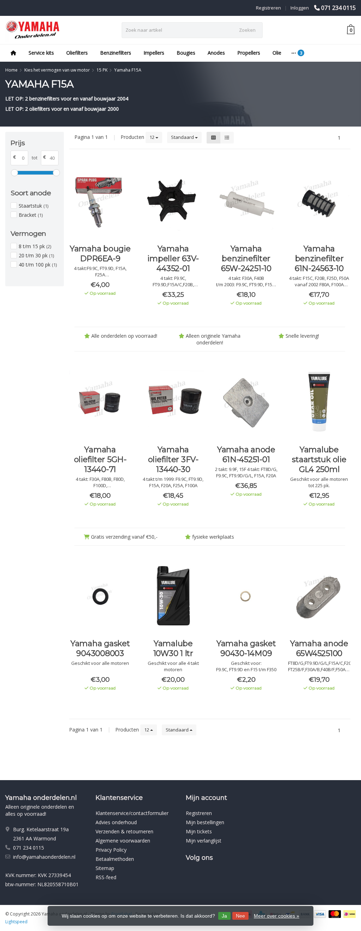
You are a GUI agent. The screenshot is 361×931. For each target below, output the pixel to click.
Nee (240, 916)
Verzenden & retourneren (124, 831)
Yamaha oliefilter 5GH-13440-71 (100, 459)
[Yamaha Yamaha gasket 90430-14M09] (246, 595)
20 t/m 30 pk (36, 255)
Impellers (153, 52)
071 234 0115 (338, 8)
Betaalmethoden (115, 859)
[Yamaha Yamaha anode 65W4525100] (319, 595)
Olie (277, 52)
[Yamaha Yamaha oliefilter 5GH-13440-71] (100, 401)
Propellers (248, 52)
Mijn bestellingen (205, 822)
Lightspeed (16, 922)
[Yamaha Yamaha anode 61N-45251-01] (246, 401)
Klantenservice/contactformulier (132, 813)
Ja (224, 916)
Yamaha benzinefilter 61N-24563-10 (319, 258)
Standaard (183, 137)
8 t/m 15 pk (35, 246)
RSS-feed (106, 877)
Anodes (216, 52)
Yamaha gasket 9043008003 (100, 648)
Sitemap (105, 868)
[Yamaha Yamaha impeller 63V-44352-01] (173, 200)
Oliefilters (77, 52)
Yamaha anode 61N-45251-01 (246, 454)
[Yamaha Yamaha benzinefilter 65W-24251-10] (246, 200)
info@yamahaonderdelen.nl (44, 856)
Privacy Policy (111, 849)
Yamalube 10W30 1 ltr (173, 648)
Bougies (186, 52)
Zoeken (247, 30)
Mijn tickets (199, 831)
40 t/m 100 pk (38, 264)
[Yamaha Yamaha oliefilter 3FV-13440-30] (173, 401)
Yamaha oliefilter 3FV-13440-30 (173, 459)
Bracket (31, 215)
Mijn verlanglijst (203, 840)
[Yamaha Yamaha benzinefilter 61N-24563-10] (319, 200)
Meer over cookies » (276, 916)
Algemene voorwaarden (123, 840)
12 (152, 137)
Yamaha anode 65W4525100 (319, 648)
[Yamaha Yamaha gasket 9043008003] (100, 595)
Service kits (41, 52)
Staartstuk (33, 205)
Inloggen (299, 8)
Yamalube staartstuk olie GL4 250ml (319, 459)
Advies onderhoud (116, 822)
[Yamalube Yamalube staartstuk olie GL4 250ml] (319, 401)
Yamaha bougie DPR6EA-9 (100, 253)
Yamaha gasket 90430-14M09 (246, 648)
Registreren (268, 8)
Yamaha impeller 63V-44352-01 (173, 258)
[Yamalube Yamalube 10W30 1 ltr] (173, 595)
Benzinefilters (115, 52)
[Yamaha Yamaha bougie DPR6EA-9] (100, 200)
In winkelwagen (97, 306)
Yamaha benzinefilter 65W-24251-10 (246, 258)
